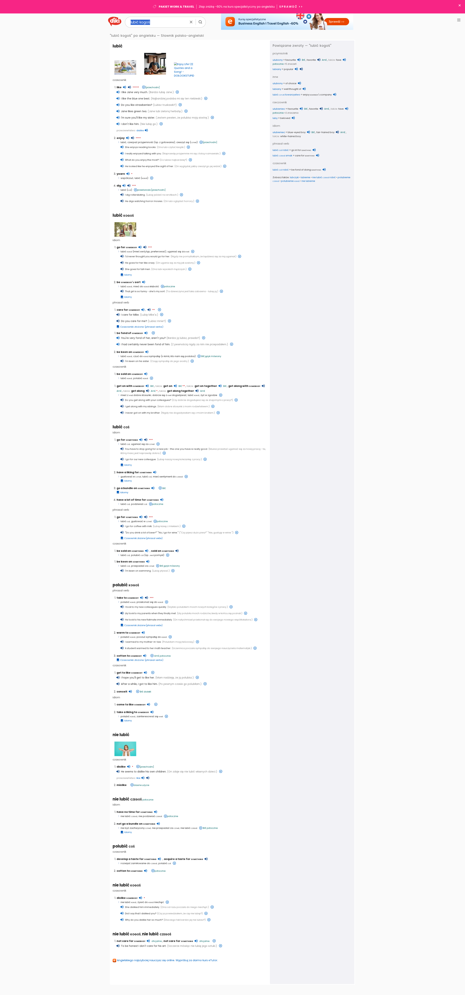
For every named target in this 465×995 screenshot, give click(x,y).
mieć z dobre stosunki (136, 395)
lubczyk (294, 177)
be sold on (130, 374)
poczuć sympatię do (152, 637)
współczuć (127, 178)
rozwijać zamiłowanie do (139, 863)
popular (288, 69)
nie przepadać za (165, 828)
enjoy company (317, 94)
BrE (203, 356)
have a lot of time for (138, 500)
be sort (129, 282)
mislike (122, 785)
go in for (301, 150)
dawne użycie (141, 785)
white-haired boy (290, 136)
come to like (131, 704)
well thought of (292, 89)
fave (338, 60)
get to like (129, 672)
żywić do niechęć (151, 902)
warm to (128, 632)
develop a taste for (136, 859)
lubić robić (281, 150)
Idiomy (128, 274)
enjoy (121, 138)
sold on (162, 551)
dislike (140, 130)
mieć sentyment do (168, 476)
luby (275, 118)
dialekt (147, 691)
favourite (290, 60)
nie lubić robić (324, 177)
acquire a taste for (183, 859)
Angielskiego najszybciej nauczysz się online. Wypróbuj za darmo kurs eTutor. (167, 960)
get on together (206, 386)
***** (136, 87)
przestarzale (144, 189)
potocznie (169, 286)
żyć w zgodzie (209, 395)
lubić (117, 46)
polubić (140, 378)
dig (119, 185)
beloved (285, 118)
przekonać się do (150, 602)
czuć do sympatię (146, 356)
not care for (131, 941)
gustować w (131, 476)
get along (138, 391)
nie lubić (121, 735)
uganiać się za (178, 251)
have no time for (135, 812)
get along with (244, 386)
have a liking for (134, 472)
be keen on (130, 352)
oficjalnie (156, 941)
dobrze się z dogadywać (169, 395)
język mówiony (213, 356)
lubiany (277, 69)
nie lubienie (308, 181)
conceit (122, 691)
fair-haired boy (325, 132)
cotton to (129, 656)
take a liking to (133, 712)
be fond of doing (306, 169)
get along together (180, 391)
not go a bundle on (136, 824)
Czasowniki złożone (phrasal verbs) (141, 327)
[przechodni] (152, 87)
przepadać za (142, 566)
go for (127, 247)
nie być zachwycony (136, 828)
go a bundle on (133, 488)
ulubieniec (279, 109)
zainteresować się (150, 716)
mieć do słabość (146, 286)
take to (128, 598)
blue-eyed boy (297, 132)
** (153, 310)
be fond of (130, 333)
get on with (130, 386)
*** (134, 186)
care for (128, 310)
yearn (121, 174)
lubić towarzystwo (286, 94)
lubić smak (282, 155)
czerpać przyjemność (140, 142)
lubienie (305, 177)
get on (167, 386)
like (119, 87)
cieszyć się (182, 142)
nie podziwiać (150, 816)
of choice (290, 83)
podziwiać (139, 504)
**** (138, 138)
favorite (311, 60)
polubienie (290, 181)
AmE (119, 391)
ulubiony (278, 60)
